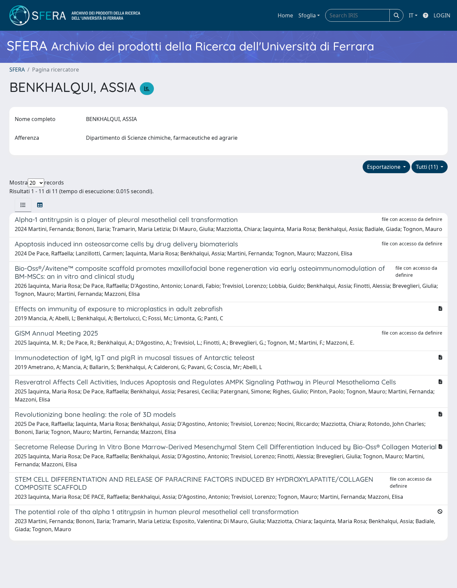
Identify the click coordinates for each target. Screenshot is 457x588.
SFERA (17, 69)
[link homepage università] (75, 15)
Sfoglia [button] (307, 15)
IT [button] (411, 15)
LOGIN (442, 15)
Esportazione (384, 166)
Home (285, 15)
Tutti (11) (427, 166)
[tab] (23, 205)
